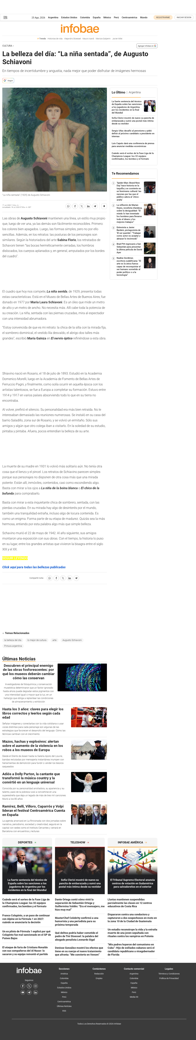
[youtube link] (22, 992)
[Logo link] (79, 28)
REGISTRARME (163, 17)
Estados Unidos (69, 17)
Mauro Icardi (88, 39)
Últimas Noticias (64, 1006)
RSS (64, 1011)
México (107, 17)
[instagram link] (35, 986)
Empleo (99, 978)
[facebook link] (22, 986)
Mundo (143, 17)
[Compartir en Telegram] (95, 206)
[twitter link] (29, 986)
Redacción (99, 974)
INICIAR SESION (184, 17)
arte (54, 640)
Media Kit (134, 997)
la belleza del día (12, 640)
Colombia (85, 17)
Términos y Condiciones (169, 974)
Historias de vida (55, 39)
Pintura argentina (13, 646)
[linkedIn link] (35, 992)
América (64, 974)
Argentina (53, 17)
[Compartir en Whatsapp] (68, 206)
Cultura (7, 45)
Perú (116, 17)
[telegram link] (29, 992)
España (97, 17)
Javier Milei (117, 39)
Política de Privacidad (169, 978)
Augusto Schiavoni (72, 640)
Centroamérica (129, 17)
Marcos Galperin (103, 39)
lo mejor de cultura (36, 640)
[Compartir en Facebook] (75, 206)
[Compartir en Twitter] (81, 206)
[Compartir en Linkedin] (88, 206)
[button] (5, 17)
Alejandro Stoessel (72, 39)
